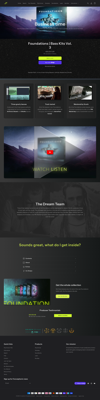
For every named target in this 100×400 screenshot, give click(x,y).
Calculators (7, 350)
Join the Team (7, 361)
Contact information (72, 396)
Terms (5, 374)
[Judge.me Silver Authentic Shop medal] (59, 330)
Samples (37, 350)
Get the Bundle (62, 296)
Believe (6, 363)
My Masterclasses (9, 366)
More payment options (50, 66)
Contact (6, 358)
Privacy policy (47, 396)
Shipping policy (63, 396)
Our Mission (7, 369)
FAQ (5, 355)
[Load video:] (50, 152)
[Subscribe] (30, 383)
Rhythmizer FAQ (8, 347)
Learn (36, 355)
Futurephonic (23, 395)
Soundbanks (38, 353)
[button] (74, 3)
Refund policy (39, 396)
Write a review (62, 315)
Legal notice (81, 396)
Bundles (37, 358)
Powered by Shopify (30, 395)
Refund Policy (7, 371)
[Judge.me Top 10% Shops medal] (71, 330)
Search (5, 353)
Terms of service (54, 396)
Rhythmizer (38, 347)
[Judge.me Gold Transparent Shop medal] (46, 330)
